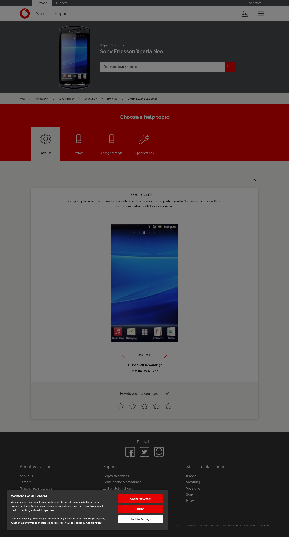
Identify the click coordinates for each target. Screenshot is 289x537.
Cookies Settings (141, 519)
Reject (140, 509)
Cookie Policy (94, 522)
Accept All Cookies (141, 498)
